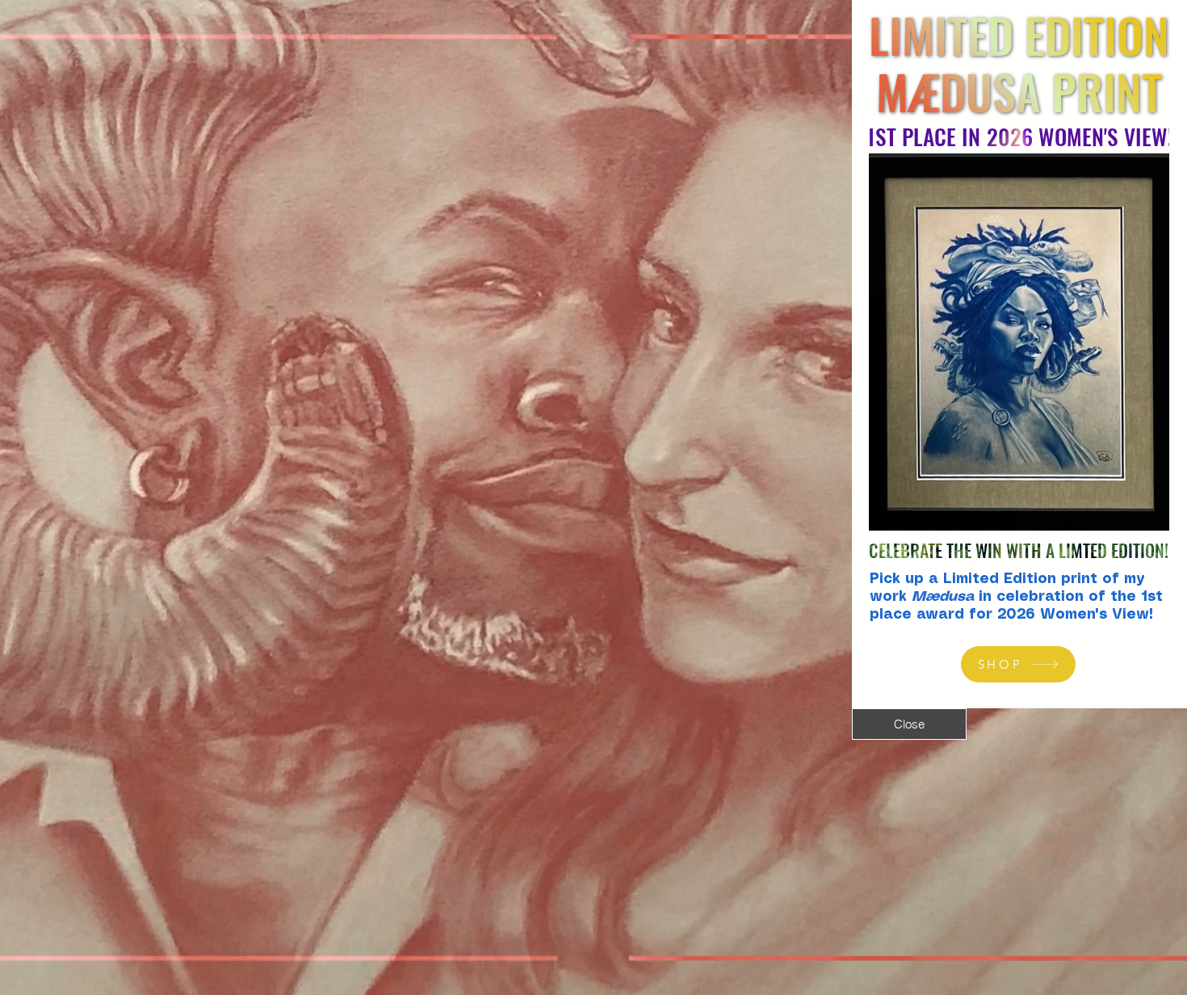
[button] (909, 724)
